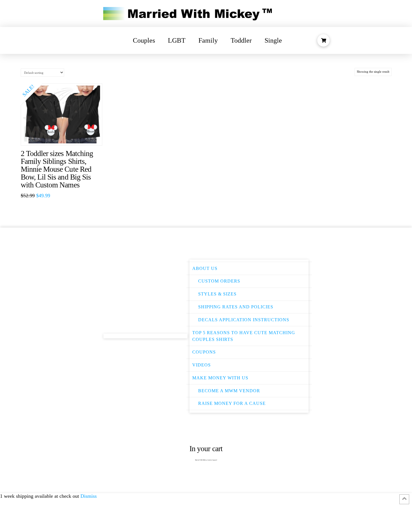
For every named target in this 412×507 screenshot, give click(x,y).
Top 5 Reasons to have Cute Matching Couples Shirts (243, 336)
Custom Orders (219, 281)
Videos (201, 365)
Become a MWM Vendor (229, 390)
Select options (64, 136)
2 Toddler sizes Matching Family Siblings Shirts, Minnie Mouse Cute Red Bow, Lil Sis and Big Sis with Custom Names (57, 169)
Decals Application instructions (243, 319)
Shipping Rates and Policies (235, 306)
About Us (204, 268)
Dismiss (88, 496)
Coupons (204, 352)
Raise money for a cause (232, 403)
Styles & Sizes (217, 294)
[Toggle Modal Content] (323, 40)
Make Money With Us (220, 377)
